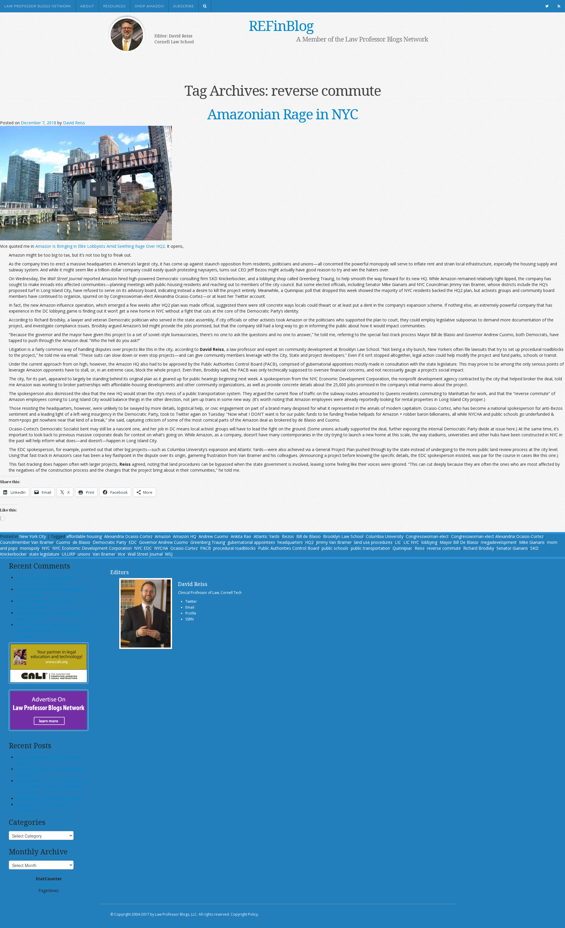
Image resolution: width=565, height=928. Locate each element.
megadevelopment (499, 542)
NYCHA (161, 548)
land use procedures (373, 542)
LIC (398, 542)
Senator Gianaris (512, 548)
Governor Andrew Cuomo (163, 542)
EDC (133, 542)
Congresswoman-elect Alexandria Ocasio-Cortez (497, 536)
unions (84, 554)
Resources (114, 6)
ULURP (68, 554)
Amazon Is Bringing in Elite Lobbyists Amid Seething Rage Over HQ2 (100, 246)
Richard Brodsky (478, 548)
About (87, 6)
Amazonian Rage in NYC (282, 113)
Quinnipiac (402, 548)
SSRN (189, 619)
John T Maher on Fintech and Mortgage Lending (44, 604)
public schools (335, 548)
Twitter (191, 601)
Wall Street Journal (145, 554)
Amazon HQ (184, 536)
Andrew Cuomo (213, 536)
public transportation (370, 548)
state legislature (44, 554)
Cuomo (63, 542)
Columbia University (384, 536)
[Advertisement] (274, 61)
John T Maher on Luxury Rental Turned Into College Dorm (45, 580)
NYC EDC (143, 548)
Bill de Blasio (308, 536)
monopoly (29, 548)
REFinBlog (281, 25)
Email (189, 607)
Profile (190, 613)
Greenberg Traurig (207, 542)
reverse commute (444, 548)
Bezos (288, 536)
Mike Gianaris (532, 542)
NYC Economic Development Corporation (92, 548)
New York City (32, 536)
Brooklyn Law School (343, 536)
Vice (121, 554)
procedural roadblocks (234, 548)
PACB (205, 548)
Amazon (163, 536)
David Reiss (74, 123)
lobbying (429, 542)
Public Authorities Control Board (288, 548)
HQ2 (309, 542)
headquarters (290, 542)
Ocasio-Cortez (184, 548)
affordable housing (84, 536)
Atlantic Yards (267, 536)
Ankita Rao (241, 536)
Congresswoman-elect (427, 536)
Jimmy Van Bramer (334, 542)
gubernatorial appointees (251, 542)
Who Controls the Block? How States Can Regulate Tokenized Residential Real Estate (51, 786)
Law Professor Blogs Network (37, 6)
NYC (46, 548)
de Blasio (81, 542)
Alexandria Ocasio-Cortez (128, 536)
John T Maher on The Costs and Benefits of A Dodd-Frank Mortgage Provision (50, 630)
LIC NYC (411, 542)
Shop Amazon (149, 6)
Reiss (420, 548)
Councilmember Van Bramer (27, 542)
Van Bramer (104, 554)
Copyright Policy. (245, 914)
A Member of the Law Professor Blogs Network (362, 38)
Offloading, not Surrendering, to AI (49, 798)
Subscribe (183, 6)
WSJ (168, 554)
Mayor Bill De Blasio (459, 542)
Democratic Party (109, 542)
